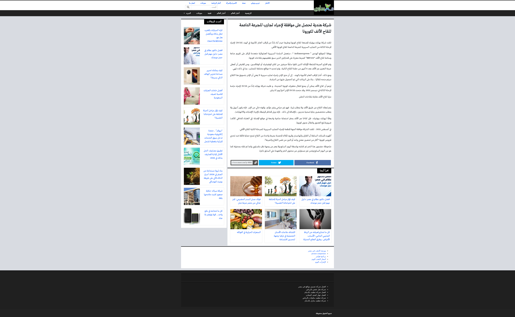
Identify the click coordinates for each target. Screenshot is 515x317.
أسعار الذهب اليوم (319, 259)
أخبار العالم (235, 13)
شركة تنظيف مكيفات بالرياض (314, 298)
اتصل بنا (192, 3)
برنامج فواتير (321, 256)
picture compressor (319, 254)
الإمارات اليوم (320, 262)
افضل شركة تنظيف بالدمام (315, 292)
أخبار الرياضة (216, 3)
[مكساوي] (324, 7)
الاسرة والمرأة (231, 3)
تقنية (209, 13)
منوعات (203, 3)
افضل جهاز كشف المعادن (316, 295)
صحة (244, 3)
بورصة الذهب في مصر (317, 251)
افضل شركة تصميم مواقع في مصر (312, 287)
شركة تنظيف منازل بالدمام (315, 301)
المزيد (188, 13)
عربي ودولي (255, 3)
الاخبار (267, 3)
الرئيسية (248, 13)
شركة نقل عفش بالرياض (316, 289)
